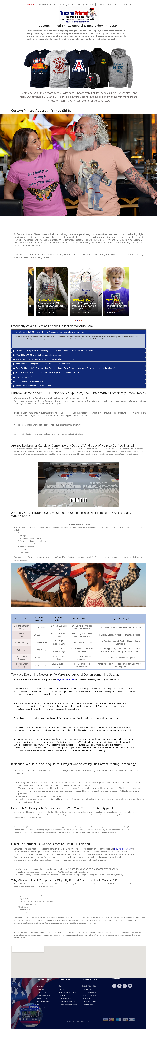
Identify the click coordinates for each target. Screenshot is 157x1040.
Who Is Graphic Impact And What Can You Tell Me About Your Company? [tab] (46, 359)
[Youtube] (119, 986)
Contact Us (113, 4)
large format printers (66, 679)
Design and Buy (85, 4)
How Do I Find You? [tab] (24, 377)
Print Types (65, 4)
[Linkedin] (130, 986)
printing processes (122, 849)
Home (29, 4)
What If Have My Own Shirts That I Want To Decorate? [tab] (38, 355)
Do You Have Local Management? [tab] (30, 381)
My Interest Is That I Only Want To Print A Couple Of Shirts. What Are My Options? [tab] (50, 332)
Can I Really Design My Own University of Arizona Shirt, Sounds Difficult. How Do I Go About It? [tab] (55, 350)
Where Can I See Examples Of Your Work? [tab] (33, 386)
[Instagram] (125, 986)
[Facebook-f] (114, 986)
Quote (101, 4)
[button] (45, 291)
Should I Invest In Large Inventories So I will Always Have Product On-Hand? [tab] (47, 372)
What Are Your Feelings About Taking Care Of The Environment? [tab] (43, 364)
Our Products (45, 4)
